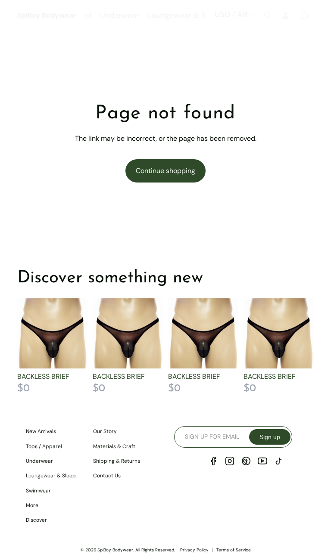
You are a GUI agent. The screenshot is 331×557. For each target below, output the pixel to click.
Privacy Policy (194, 550)
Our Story (105, 431)
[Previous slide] (26, 333)
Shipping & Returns (116, 461)
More (32, 505)
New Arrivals (41, 431)
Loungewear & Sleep (51, 475)
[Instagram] (229, 461)
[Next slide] (78, 333)
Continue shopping (165, 170)
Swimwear (38, 490)
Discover (36, 520)
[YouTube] (262, 461)
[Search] (267, 15)
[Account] (285, 15)
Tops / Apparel (44, 446)
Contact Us (107, 475)
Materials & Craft (114, 446)
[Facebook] (213, 461)
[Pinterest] (246, 461)
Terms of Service (233, 550)
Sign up (269, 436)
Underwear (39, 461)
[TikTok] (279, 461)
